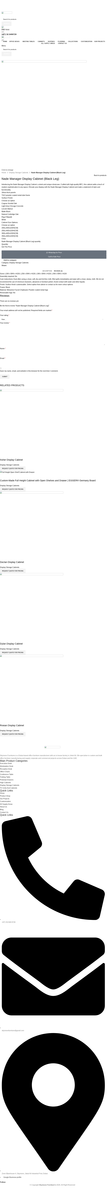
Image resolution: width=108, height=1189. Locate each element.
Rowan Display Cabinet (12, 725)
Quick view (2, 455)
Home (4, 172)
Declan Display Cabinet (12, 562)
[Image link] (52, 750)
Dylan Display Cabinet (11, 643)
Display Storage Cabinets (19, 172)
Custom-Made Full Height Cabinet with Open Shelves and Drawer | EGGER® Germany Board (48, 480)
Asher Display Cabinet (11, 459)
